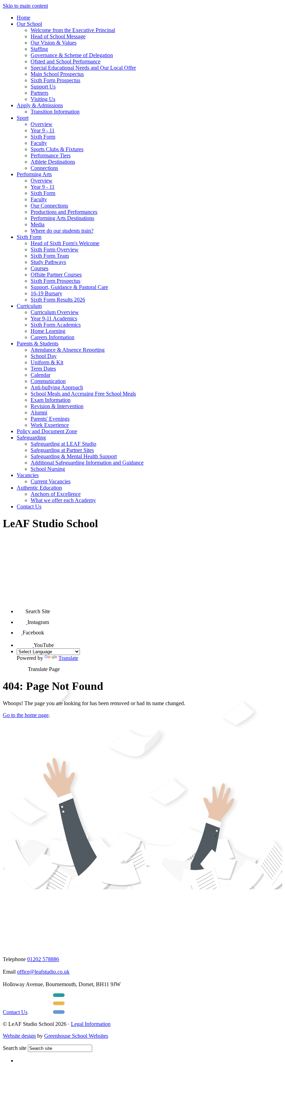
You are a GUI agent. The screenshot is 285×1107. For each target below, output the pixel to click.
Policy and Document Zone (47, 431)
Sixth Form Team (50, 256)
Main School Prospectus (57, 74)
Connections (44, 168)
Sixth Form (43, 137)
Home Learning (48, 331)
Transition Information (55, 112)
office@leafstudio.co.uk (43, 972)
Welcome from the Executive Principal (73, 30)
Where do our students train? (62, 231)
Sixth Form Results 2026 (58, 300)
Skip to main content (25, 6)
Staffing (39, 49)
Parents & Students (37, 343)
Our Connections (49, 206)
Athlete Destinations (53, 162)
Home (23, 18)
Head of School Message (58, 36)
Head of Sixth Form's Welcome (65, 243)
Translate (68, 658)
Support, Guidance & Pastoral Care (69, 287)
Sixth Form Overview (55, 249)
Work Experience (50, 425)
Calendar (40, 375)
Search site (14, 1048)
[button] (21, 609)
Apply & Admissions (40, 105)
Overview (41, 124)
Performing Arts (34, 174)
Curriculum (29, 306)
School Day (44, 356)
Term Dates (43, 369)
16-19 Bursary (46, 293)
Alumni (39, 412)
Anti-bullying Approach (57, 387)
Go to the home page (26, 715)
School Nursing (48, 469)
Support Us (43, 86)
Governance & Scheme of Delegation (72, 55)
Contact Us (29, 506)
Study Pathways (48, 262)
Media (37, 224)
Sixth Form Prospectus (55, 80)
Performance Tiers (51, 155)
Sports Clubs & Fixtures (57, 149)
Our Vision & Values (53, 43)
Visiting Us (43, 99)
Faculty (39, 143)
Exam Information (51, 400)
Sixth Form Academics (56, 325)
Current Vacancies (51, 481)
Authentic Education (39, 488)
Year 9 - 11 (43, 130)
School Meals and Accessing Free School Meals (83, 394)
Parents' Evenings (50, 419)
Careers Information (52, 337)
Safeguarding (31, 438)
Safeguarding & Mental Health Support (74, 456)
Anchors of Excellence (56, 494)
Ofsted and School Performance (65, 61)
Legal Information (91, 1024)
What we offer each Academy (63, 500)
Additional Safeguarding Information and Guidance (87, 463)
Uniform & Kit (47, 362)
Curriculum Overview (55, 312)
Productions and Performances (64, 212)
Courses (39, 268)
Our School (29, 24)
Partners (39, 93)
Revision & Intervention (57, 406)
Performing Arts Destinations (62, 218)
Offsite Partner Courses (56, 275)
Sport (22, 118)
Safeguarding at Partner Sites (62, 450)
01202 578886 (43, 959)
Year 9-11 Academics (54, 318)
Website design (19, 1036)
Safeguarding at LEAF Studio (63, 444)
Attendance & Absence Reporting (68, 350)
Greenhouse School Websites (76, 1036)
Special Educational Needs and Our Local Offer (83, 68)
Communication (48, 381)
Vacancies (28, 475)
